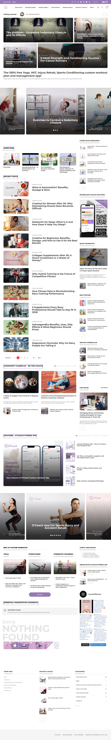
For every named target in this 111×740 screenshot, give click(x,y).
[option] (55, 43)
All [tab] (55, 366)
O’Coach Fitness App (89, 553)
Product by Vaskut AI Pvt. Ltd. (97, 735)
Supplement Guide (37, 184)
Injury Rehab (67, 735)
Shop (14, 2)
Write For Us (7, 690)
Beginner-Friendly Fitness (13, 475)
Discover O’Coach (81, 7)
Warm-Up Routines (91, 689)
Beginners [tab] (104, 435)
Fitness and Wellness (37, 271)
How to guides (14, 531)
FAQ (5, 677)
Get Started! (79, 735)
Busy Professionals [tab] (85, 435)
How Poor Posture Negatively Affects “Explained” (40, 14)
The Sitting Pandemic (12, 29)
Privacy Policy (8, 687)
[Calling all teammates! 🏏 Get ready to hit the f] (101, 620)
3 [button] (57, 130)
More (91, 7)
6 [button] (60, 535)
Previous (8, 357)
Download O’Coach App (90, 554)
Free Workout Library (16, 126)
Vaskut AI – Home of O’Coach (91, 555)
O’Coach (58, 735)
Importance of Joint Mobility (91, 557)
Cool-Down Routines (91, 693)
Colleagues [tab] (61, 366)
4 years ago (90, 574)
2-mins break (55, 7)
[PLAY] (9, 472)
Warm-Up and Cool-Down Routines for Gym (91, 685)
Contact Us (7, 679)
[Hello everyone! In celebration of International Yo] (86, 606)
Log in (95, 2)
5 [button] (58, 535)
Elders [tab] (74, 366)
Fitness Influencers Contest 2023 (13, 682)
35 (33, 357)
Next (39, 357)
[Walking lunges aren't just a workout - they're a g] (101, 635)
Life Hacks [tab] (104, 387)
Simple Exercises (48, 390)
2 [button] (55, 130)
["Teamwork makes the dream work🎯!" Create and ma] (86, 620)
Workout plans (67, 7)
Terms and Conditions (10, 685)
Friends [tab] (68, 366)
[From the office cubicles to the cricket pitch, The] (101, 606)
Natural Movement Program (14, 59)
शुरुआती (91, 681)
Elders (8, 390)
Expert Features (91, 697)
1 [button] (53, 130)
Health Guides (43, 7)
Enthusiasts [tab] (96, 435)
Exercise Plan (44, 55)
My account (6, 2)
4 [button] (56, 535)
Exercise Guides (30, 7)
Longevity (91, 701)
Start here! (18, 7)
